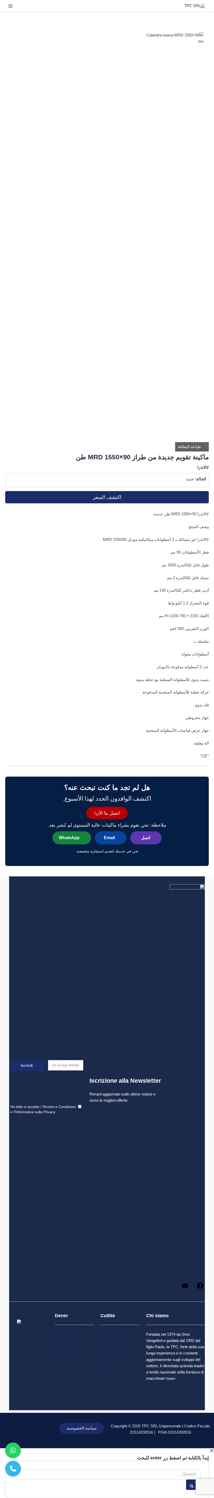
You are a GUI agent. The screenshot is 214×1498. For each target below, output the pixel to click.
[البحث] (193, 1485)
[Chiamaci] (13, 1468)
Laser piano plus (114, 1353)
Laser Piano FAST (116, 1334)
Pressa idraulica (68, 1347)
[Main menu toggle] (10, 6)
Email (109, 837)
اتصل (145, 837)
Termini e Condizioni (59, 1107)
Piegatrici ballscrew (71, 1334)
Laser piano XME (115, 1360)
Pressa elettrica (68, 1341)
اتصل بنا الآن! (107, 813)
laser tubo (108, 1366)
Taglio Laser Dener (71, 1353)
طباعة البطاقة (190, 447)
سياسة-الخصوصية (82, 1428)
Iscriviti (27, 1065)
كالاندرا (203, 467)
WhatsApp (69, 837)
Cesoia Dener (66, 1328)
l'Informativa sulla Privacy (34, 1112)
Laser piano (110, 1328)
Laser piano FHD (114, 1341)
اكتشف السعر (107, 497)
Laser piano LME (114, 1347)
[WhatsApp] (13, 1450)
